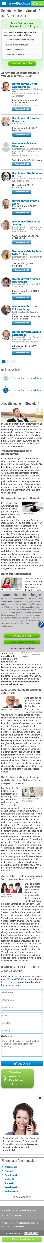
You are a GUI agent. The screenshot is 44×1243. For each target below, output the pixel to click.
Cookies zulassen (22, 635)
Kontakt (7, 1226)
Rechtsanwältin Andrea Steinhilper (26, 333)
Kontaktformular (27, 1144)
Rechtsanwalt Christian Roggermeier (26, 119)
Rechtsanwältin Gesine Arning (26, 223)
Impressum (8, 1223)
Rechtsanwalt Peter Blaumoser (24, 145)
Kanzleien (17, 1215)
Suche (40, 4)
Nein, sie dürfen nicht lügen (16, 45)
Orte (6, 1215)
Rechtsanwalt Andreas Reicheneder (26, 280)
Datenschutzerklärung (28, 1223)
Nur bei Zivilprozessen (14, 50)
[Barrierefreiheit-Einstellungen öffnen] (41, 624)
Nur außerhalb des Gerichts (16, 55)
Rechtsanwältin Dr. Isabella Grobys (26, 253)
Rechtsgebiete (29, 1210)
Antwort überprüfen (22, 63)
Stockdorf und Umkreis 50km (27, 390)
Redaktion (20, 1226)
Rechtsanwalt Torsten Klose (25, 202)
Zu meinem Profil (22, 109)
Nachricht (6, 1036)
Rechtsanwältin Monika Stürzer (27, 174)
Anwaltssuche (10, 1210)
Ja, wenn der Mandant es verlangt (19, 40)
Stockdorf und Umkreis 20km (27, 378)
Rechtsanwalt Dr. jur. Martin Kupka (24, 85)
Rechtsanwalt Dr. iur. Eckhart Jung (25, 308)
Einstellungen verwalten (22, 641)
